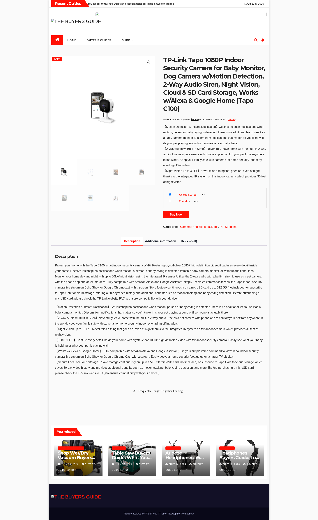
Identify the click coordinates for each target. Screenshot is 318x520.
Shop (126, 40)
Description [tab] (132, 241)
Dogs (214, 226)
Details (231, 119)
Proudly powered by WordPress (141, 513)
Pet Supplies (228, 226)
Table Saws (119, 448)
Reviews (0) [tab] (189, 241)
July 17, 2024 (124, 464)
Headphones (173, 448)
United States (188, 194)
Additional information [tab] (160, 241)
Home (72, 40)
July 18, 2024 (70, 464)
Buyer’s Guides (99, 40)
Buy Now (176, 214)
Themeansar (187, 513)
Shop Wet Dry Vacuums (71, 448)
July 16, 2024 (178, 464)
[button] (255, 40)
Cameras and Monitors (195, 226)
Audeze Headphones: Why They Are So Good (185, 457)
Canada (183, 201)
